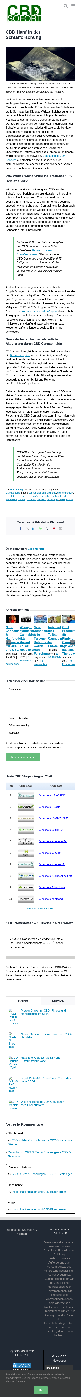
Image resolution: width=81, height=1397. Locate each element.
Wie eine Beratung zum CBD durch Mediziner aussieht (42, 1103)
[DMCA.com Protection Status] (21, 1364)
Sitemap (22, 1233)
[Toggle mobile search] (66, 6)
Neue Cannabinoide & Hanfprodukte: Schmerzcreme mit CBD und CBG (16, 638)
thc (57, 499)
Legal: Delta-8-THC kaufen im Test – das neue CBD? (46, 1080)
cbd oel (21, 499)
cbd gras (22, 496)
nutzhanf (41, 499)
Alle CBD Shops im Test (41, 908)
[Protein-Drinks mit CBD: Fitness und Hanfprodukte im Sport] (13, 1011)
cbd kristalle (43, 496)
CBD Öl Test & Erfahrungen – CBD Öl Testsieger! (42, 1174)
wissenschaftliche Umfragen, (39, 311)
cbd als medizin (65, 493)
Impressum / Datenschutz (22, 1229)
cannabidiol (35, 493)
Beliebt (23, 1001)
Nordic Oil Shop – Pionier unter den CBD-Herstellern (46, 1035)
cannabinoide (49, 493)
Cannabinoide (13, 493)
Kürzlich (58, 1001)
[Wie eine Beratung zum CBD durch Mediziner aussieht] (13, 1102)
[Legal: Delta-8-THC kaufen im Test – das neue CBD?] (13, 1078)
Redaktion (14, 1152)
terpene (51, 499)
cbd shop (31, 499)
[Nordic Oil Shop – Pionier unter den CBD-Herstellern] (13, 1034)
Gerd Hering (16, 489)
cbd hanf (32, 496)
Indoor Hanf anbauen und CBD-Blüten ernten (39, 1191)
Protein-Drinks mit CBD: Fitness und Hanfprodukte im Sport (43, 1012)
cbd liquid (56, 496)
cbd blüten (11, 496)
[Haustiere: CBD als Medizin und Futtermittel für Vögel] (13, 1058)
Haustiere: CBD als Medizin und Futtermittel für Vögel (40, 1059)
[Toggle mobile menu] (73, 6)
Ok (40, 1390)
